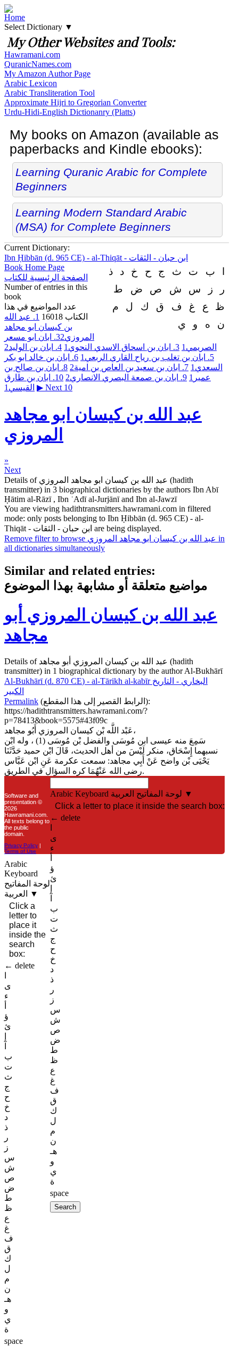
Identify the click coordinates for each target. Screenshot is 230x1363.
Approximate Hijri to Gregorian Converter (75, 102)
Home (14, 17)
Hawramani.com (32, 54)
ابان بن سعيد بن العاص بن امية (129, 367)
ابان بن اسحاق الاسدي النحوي (121, 347)
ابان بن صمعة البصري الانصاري (126, 377)
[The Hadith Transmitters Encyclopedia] (8, 9)
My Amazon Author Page (47, 73)
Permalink (21, 701)
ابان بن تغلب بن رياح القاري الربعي (147, 357)
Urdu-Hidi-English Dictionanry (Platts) (69, 111)
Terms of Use (20, 851)
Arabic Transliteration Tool (49, 92)
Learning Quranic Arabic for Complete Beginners (111, 179)
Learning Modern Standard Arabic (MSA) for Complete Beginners (101, 219)
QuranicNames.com (37, 64)
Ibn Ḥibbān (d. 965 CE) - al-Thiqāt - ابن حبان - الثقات (96, 257)
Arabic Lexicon (30, 83)
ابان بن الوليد (33, 347)
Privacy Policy (21, 845)
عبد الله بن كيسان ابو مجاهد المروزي (49, 326)
